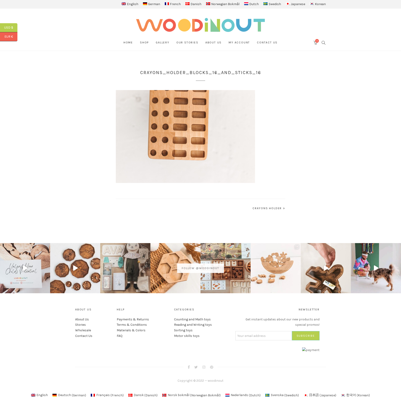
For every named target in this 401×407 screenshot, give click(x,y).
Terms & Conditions (132, 325)
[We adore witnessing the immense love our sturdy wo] (125, 268)
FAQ (120, 336)
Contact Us (267, 42)
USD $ (10, 27)
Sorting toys (183, 330)
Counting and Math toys (192, 319)
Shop (144, 42)
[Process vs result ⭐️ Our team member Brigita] (75, 268)
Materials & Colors (131, 330)
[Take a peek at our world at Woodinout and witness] (326, 268)
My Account (239, 42)
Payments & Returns (133, 319)
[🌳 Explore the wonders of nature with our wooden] (276, 268)
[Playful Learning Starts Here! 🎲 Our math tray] (225, 268)
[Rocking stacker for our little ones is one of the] (25, 268)
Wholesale (83, 330)
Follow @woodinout (200, 268)
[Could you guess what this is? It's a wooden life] (175, 268)
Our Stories (187, 42)
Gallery (162, 42)
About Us (213, 42)
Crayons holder (267, 208)
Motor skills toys (187, 336)
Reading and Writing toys (193, 325)
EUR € (10, 37)
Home (128, 42)
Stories (80, 325)
